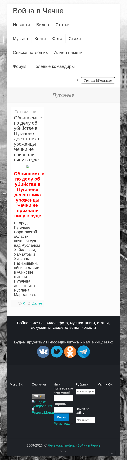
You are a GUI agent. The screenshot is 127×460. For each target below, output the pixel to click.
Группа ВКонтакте (98, 80)
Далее (37, 303)
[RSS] (61, 451)
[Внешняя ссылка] (43, 356)
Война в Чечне (38, 11)
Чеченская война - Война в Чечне (74, 445)
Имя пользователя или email (63, 388)
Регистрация (63, 423)
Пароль (60, 404)
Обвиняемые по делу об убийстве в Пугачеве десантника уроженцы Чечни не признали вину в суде (28, 138)
